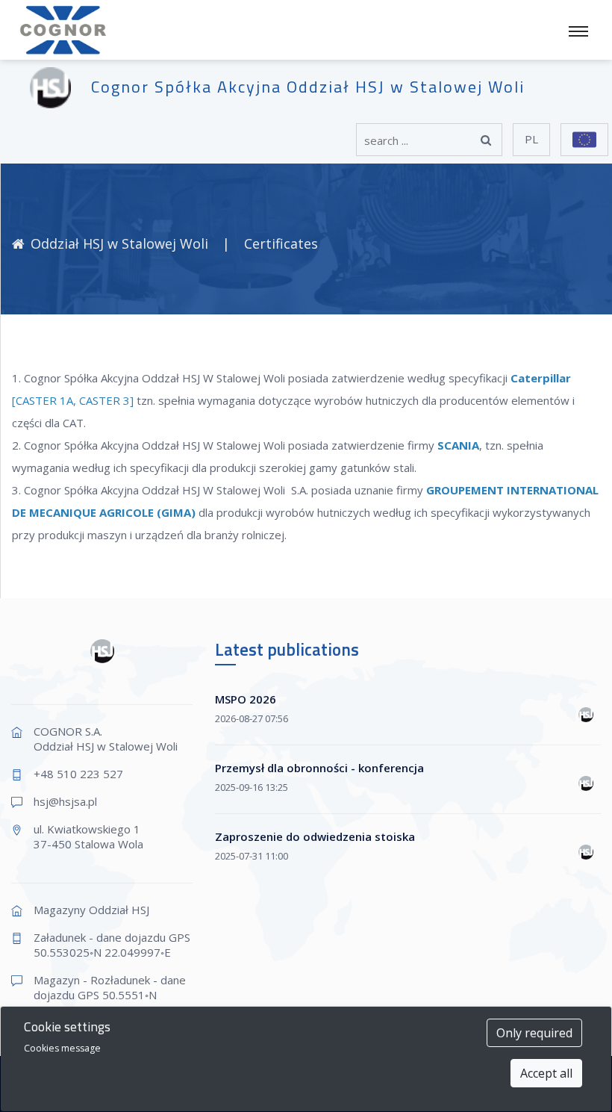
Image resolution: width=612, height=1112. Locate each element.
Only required (534, 1033)
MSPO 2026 (245, 699)
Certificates (281, 243)
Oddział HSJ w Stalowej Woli (121, 243)
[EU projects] (584, 139)
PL (531, 138)
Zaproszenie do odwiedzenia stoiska (315, 836)
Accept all (546, 1073)
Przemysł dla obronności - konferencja (319, 767)
